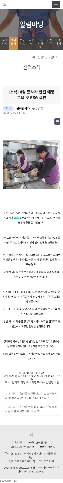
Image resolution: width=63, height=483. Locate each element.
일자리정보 (40, 44)
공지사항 (4, 42)
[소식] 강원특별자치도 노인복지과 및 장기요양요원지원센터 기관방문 (31, 395)
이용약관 (17, 442)
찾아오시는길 (47, 447)
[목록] (57, 121)
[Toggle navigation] (56, 4)
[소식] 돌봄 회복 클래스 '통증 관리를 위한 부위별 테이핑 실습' (31, 409)
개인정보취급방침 (38, 442)
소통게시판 (58, 44)
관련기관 (49, 42)
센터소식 (13, 42)
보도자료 (22, 42)
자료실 (31, 42)
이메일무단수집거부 (22, 447)
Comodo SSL (9, 481)
